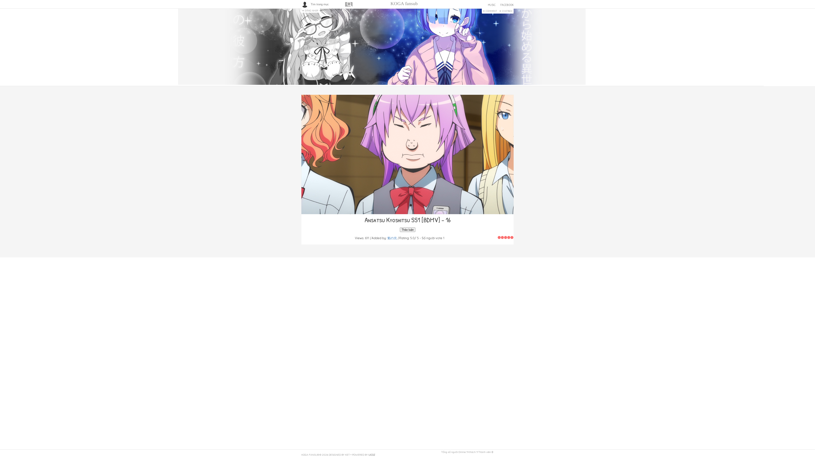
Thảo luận (408, 229)
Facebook (507, 5)
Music (492, 5)
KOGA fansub (404, 3)
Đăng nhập (311, 10)
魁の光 (392, 238)
